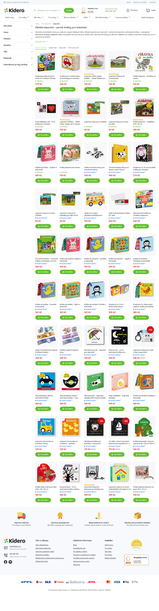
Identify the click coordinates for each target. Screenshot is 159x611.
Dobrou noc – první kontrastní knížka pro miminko (117, 351)
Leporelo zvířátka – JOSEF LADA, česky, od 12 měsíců (70, 123)
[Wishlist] (38, 54)
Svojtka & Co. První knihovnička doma (116, 305)
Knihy (37, 24)
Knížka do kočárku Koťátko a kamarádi (144, 397)
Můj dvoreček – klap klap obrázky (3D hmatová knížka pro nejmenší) (95, 397)
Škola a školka (70, 17)
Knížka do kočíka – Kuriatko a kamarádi (45, 305)
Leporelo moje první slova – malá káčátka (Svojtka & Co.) (120, 488)
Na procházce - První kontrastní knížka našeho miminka (69, 488)
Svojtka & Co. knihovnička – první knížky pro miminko (70, 77)
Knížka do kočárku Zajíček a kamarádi (70, 260)
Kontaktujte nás (79, 548)
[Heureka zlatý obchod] (136, 544)
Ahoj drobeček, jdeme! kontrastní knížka (44, 397)
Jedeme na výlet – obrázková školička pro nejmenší (93, 214)
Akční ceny (9, 17)
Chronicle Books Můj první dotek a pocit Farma (119, 168)
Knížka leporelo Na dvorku (70, 167)
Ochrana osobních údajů (45, 551)
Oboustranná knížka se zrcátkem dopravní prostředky (142, 214)
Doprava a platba (140, 2)
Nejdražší (62, 48)
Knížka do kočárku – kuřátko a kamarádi (95, 260)
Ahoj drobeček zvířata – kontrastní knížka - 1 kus (69, 397)
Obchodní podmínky (43, 548)
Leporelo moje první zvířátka (95, 122)
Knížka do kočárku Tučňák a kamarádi (95, 305)
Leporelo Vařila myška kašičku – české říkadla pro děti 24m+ (94, 77)
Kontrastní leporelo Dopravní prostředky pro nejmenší (93, 488)
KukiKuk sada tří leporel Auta (69, 351)
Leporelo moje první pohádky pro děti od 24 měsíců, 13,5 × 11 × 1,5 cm (69, 214)
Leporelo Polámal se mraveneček (117, 77)
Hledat (69, 10)
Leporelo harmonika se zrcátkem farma (44, 442)
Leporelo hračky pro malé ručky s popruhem (143, 351)
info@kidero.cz (15, 546)
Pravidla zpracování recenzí (83, 558)
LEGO (85, 17)
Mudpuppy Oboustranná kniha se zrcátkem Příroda (45, 77)
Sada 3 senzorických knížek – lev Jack (120, 214)
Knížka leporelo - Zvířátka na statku (144, 77)
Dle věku (37, 17)
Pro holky (22, 17)
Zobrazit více (40, 42)
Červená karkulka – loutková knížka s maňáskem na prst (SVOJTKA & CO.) (46, 260)
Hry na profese (122, 17)
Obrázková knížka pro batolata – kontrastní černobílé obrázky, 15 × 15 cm (95, 442)
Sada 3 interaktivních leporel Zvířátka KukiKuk (46, 351)
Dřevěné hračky (101, 17)
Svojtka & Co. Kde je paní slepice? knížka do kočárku (143, 305)
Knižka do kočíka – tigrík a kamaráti (70, 305)
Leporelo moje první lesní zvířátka (45, 214)
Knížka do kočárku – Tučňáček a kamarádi (141, 260)
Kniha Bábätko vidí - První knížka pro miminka (45, 123)
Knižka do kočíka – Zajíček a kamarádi (46, 168)
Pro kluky (52, 17)
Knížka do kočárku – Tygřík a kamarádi (120, 260)
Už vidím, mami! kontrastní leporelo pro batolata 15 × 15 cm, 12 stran (119, 442)
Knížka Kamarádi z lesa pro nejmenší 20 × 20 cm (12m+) (143, 442)
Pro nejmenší (46, 24)
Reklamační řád (42, 561)
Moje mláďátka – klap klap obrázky (119, 397)
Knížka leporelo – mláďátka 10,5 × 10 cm (143, 123)
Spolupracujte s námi (81, 561)
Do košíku (44, 89)
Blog (128, 2)
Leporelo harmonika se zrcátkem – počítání (69, 442)
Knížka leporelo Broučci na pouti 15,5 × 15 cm (143, 488)
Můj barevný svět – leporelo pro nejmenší (95, 351)
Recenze (76, 565)
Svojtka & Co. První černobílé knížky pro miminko (144, 168)
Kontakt (153, 2)
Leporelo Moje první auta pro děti (118, 123)
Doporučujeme (41, 48)
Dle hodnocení (73, 48)
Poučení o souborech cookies (84, 555)
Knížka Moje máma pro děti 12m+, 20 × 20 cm (45, 488)
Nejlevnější (53, 48)
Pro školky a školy (80, 551)
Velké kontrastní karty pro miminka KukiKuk (94, 168)
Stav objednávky (42, 545)
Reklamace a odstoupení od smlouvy (50, 558)
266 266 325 (110, 11)
